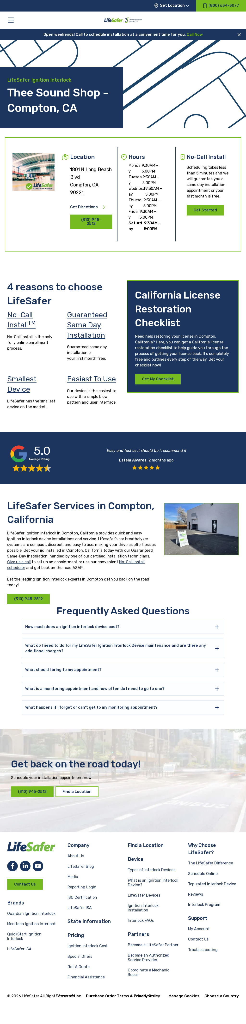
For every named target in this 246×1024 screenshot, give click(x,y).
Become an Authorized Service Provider (148, 957)
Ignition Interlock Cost (88, 946)
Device (135, 859)
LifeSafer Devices (144, 895)
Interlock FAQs (141, 920)
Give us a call (19, 562)
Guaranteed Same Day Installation (87, 325)
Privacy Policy (147, 996)
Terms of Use (68, 996)
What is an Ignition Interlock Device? (153, 882)
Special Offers (80, 956)
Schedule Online (203, 873)
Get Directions (84, 207)
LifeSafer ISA (19, 949)
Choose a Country (221, 996)
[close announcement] (239, 34)
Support (197, 918)
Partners (138, 934)
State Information (89, 921)
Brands (15, 903)
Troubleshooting (203, 949)
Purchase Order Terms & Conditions (120, 996)
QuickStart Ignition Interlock (24, 936)
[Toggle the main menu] (10, 20)
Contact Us (25, 884)
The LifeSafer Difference (210, 863)
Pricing (76, 935)
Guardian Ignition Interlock (31, 913)
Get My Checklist (158, 379)
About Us (76, 856)
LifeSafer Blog (81, 866)
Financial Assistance (86, 977)
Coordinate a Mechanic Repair (148, 972)
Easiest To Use (91, 379)
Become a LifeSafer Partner (153, 945)
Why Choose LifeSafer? (202, 848)
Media (73, 876)
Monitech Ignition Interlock (31, 924)
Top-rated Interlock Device (212, 884)
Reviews (195, 894)
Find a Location (77, 791)
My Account (199, 929)
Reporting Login (82, 887)
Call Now (195, 34)
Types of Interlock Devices (151, 870)
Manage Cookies (183, 996)
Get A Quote (79, 966)
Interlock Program (204, 904)
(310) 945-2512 (91, 221)
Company (78, 845)
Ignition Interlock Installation (143, 907)
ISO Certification (82, 897)
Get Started (205, 210)
